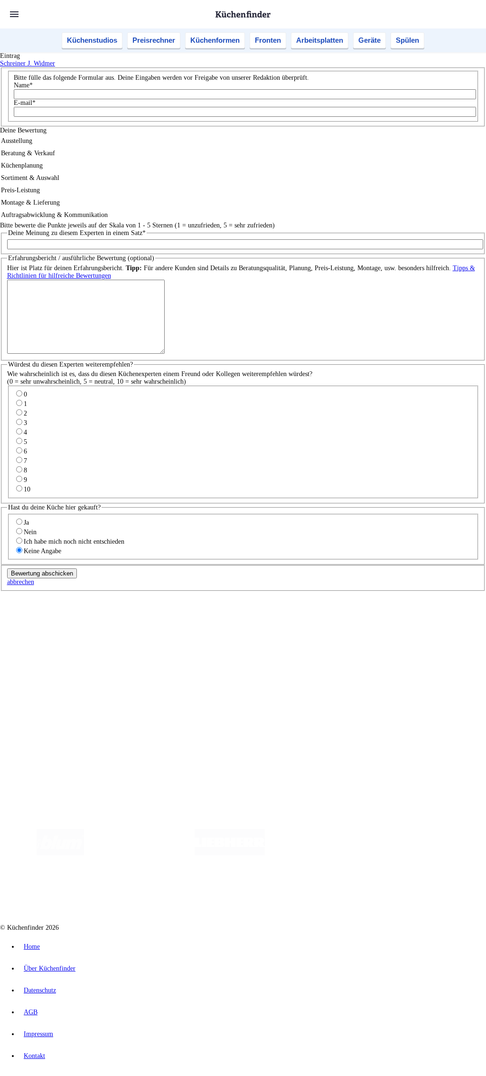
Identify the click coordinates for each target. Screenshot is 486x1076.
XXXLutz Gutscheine (110, 627)
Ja (26, 522)
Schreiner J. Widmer (27, 63)
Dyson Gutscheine (159, 627)
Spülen (407, 40)
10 (27, 489)
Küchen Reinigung (44, 652)
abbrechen (20, 581)
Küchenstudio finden (47, 604)
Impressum (38, 1034)
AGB (30, 1012)
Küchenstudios (92, 40)
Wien (189, 620)
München (107, 620)
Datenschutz (40, 990)
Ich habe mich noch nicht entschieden (74, 541)
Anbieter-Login (46, 723)
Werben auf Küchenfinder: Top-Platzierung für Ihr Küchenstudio (106, 707)
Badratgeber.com (41, 682)
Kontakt (34, 1055)
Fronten (268, 40)
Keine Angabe (42, 551)
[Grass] (139, 853)
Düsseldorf (210, 620)
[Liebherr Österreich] (230, 853)
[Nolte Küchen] (400, 853)
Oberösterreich (163, 620)
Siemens (314, 620)
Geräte (369, 40)
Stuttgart (273, 620)
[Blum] (60, 853)
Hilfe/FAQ (33, 675)
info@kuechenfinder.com (172, 740)
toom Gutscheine (202, 627)
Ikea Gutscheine (65, 627)
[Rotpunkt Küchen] (455, 853)
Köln (256, 620)
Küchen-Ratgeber (42, 659)
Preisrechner (153, 40)
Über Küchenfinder (45, 667)
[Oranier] (323, 853)
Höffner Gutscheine (350, 627)
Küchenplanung (40, 644)
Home (32, 946)
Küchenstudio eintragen (50, 715)
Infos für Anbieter (43, 700)
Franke (294, 620)
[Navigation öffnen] (14, 14)
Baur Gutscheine (242, 627)
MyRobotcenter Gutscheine (295, 627)
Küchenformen (215, 40)
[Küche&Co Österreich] (252, 891)
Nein (30, 532)
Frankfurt (236, 620)
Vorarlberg (132, 620)
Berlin (62, 620)
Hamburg (82, 620)
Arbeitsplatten (319, 40)
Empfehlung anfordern (49, 611)
